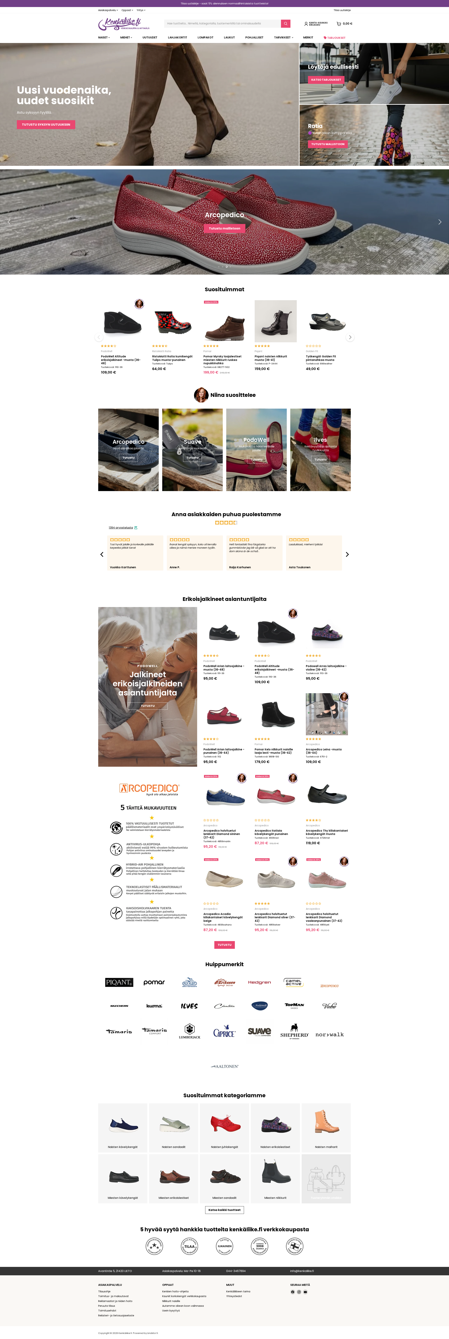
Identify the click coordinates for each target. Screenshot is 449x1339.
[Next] (350, 337)
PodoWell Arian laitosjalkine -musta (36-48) (223, 667)
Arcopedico (313, 744)
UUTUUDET (150, 37)
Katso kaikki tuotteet (225, 1210)
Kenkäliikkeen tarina (238, 1291)
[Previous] (99, 337)
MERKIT (308, 37)
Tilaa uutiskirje (342, 10)
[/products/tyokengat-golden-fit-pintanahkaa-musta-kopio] (327, 321)
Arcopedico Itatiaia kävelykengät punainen (271, 832)
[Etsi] (285, 24)
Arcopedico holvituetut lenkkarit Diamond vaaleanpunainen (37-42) (324, 917)
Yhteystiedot (234, 1296)
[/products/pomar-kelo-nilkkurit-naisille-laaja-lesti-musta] (276, 714)
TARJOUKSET (336, 38)
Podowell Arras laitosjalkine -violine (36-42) (326, 667)
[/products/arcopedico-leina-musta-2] (327, 714)
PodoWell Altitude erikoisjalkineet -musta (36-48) (120, 360)
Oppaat (127, 10)
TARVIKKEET (282, 37)
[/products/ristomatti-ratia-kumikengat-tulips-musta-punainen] (173, 321)
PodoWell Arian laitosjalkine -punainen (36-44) (223, 751)
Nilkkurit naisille (171, 1301)
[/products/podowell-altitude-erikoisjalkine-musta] (122, 321)
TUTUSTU (225, 945)
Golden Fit (312, 351)
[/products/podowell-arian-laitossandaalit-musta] (224, 631)
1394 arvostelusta (121, 527)
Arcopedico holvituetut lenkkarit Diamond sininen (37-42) (221, 834)
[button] (102, 554)
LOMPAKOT (205, 37)
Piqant (258, 351)
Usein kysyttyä (171, 1310)
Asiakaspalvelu (107, 10)
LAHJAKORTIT (177, 37)
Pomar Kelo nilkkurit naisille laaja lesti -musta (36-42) (274, 751)
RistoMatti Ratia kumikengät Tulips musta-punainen (172, 358)
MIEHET (125, 37)
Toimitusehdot (107, 1310)
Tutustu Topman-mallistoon (233, 232)
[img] (226, 522)
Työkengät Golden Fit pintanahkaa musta (321, 358)
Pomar (207, 351)
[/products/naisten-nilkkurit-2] (276, 321)
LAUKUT (229, 37)
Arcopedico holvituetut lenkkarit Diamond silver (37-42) (275, 917)
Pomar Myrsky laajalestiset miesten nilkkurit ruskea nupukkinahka (222, 360)
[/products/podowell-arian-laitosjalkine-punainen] (224, 714)
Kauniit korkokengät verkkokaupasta (184, 1296)
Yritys (140, 10)
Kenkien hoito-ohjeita (175, 1291)
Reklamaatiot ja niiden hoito (115, 1301)
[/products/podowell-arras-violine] (327, 631)
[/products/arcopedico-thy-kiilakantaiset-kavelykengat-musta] (327, 795)
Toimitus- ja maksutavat (113, 1296)
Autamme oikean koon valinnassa (183, 1306)
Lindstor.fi (152, 1333)
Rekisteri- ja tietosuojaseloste (116, 1315)
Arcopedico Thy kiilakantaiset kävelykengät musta (327, 832)
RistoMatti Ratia (161, 351)
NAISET (103, 37)
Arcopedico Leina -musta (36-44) (324, 751)
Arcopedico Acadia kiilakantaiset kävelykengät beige (223, 917)
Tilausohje (104, 1291)
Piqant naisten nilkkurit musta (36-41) (271, 358)
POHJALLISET (254, 37)
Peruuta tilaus (106, 1306)
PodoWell (106, 351)
